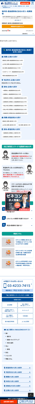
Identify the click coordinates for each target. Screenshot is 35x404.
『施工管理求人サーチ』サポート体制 (17, 295)
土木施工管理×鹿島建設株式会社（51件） (12, 64)
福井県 (27, 6)
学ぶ (7, 346)
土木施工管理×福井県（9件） (9, 125)
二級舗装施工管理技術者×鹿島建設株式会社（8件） (15, 113)
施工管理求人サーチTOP (7, 6)
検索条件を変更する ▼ (17, 26)
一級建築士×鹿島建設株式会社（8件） (12, 90)
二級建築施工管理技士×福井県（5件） (12, 137)
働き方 (9, 336)
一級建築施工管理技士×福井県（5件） (12, 133)
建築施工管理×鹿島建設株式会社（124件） (13, 60)
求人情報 (15, 6)
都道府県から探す (21, 6)
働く (7, 333)
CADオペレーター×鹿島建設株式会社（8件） (13, 72)
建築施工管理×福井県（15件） (10, 121)
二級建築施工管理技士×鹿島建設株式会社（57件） (15, 102)
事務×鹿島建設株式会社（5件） (10, 75)
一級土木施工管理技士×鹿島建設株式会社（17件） (15, 105)
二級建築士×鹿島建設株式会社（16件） (12, 94)
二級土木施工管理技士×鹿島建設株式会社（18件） (15, 109)
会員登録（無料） (25, 3)
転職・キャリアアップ (13, 340)
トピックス (9, 356)
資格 (8, 349)
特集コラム (9, 359)
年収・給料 (10, 343)
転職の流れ (17, 300)
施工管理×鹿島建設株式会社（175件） (12, 68)
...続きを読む (17, 20)
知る (7, 352)
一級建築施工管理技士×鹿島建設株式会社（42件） (15, 98)
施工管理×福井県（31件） (25, 125)
